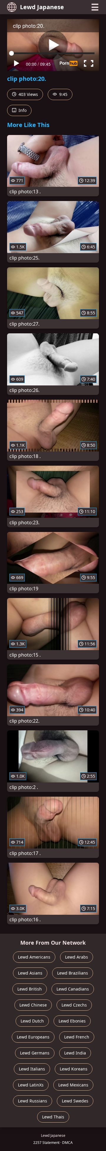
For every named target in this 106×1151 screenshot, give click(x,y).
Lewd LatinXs (31, 1085)
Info (21, 110)
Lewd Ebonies (72, 1021)
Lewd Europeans (33, 1037)
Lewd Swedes (75, 1101)
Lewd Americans (34, 957)
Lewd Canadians (73, 989)
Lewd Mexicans (73, 1085)
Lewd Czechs (74, 1005)
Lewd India (75, 1053)
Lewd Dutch (32, 1021)
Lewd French (76, 1037)
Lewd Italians (32, 1069)
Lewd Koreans (73, 1069)
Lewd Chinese (33, 1005)
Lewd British (29, 989)
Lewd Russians (32, 1101)
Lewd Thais (53, 1117)
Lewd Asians (30, 973)
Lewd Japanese (42, 7)
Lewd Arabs (76, 957)
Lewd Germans (34, 1053)
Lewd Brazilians (72, 973)
